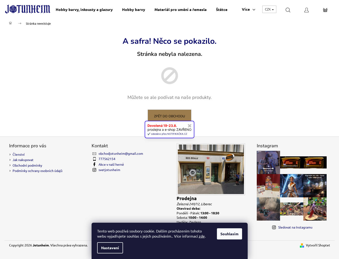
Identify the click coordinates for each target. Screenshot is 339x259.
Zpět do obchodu (169, 116)
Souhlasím (229, 233)
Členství (19, 154)
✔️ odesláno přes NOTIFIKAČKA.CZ (167, 133)
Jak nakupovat (23, 160)
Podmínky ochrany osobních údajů (37, 170)
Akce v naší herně (111, 164)
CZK (268, 9)
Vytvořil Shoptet (318, 245)
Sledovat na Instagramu (295, 227)
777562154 (107, 159)
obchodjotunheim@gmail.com (121, 153)
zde (202, 236)
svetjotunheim (109, 170)
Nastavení (110, 247)
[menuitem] (84, 9)
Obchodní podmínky (27, 165)
